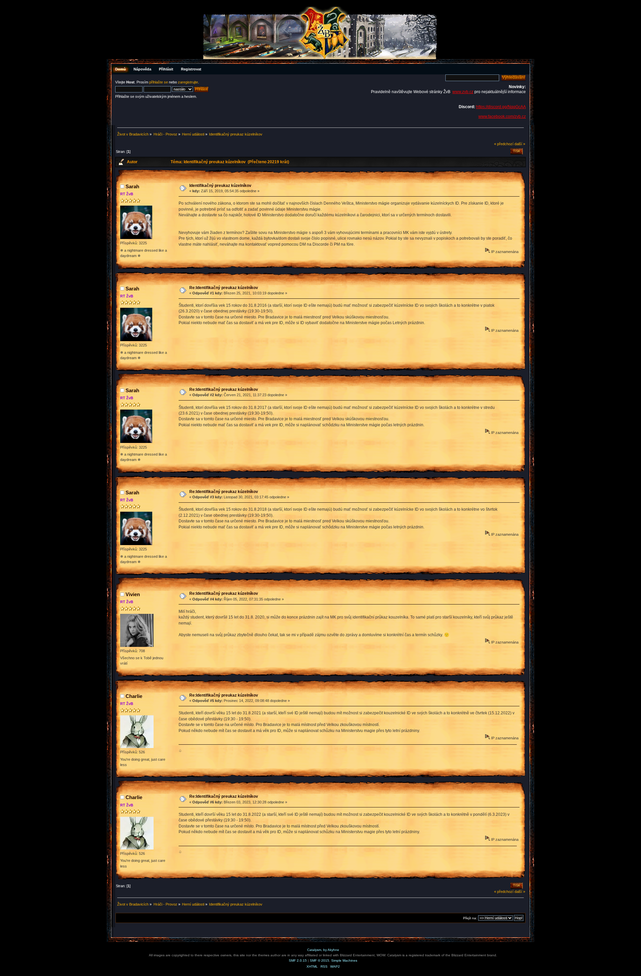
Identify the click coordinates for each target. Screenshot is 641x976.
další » (519, 144)
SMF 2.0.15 (298, 960)
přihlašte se (158, 82)
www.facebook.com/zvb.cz (502, 116)
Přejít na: (470, 918)
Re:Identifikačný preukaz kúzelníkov (223, 287)
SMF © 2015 (319, 960)
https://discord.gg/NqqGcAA (501, 106)
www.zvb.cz (462, 91)
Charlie (134, 696)
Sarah (132, 186)
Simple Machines (344, 960)
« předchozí (503, 144)
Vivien (133, 594)
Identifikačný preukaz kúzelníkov (220, 185)
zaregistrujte (188, 82)
